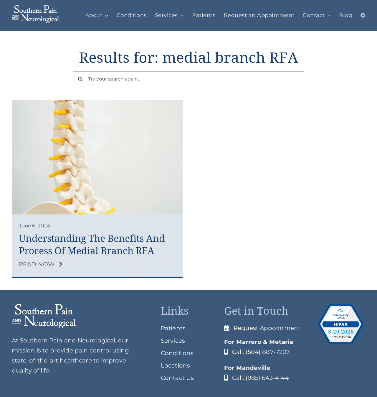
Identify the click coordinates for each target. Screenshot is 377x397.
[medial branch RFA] (97, 103)
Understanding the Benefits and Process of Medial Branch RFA (92, 244)
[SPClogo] (35, 8)
